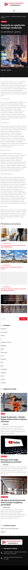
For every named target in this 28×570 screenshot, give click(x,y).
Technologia (4, 369)
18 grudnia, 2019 (6, 265)
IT (1, 339)
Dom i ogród (4, 332)
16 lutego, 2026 (6, 507)
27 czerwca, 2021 (6, 287)
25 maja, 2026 (5, 424)
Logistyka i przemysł (6, 342)
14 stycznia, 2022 (7, 243)
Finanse (3, 335)
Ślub (2, 362)
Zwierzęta (3, 382)
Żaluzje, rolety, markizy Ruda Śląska (9, 528)
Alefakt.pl (3, 532)
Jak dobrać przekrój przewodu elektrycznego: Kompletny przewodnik (13, 502)
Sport (2, 366)
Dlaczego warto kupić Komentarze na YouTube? (13, 558)
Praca (2, 355)
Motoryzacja (4, 352)
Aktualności (3, 328)
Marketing (3, 345)
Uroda (2, 376)
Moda (2, 349)
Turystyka (4, 21)
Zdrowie (3, 379)
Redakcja (18, 32)
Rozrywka (3, 359)
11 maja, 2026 (5, 464)
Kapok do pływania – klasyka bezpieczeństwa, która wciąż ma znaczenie (14, 419)
